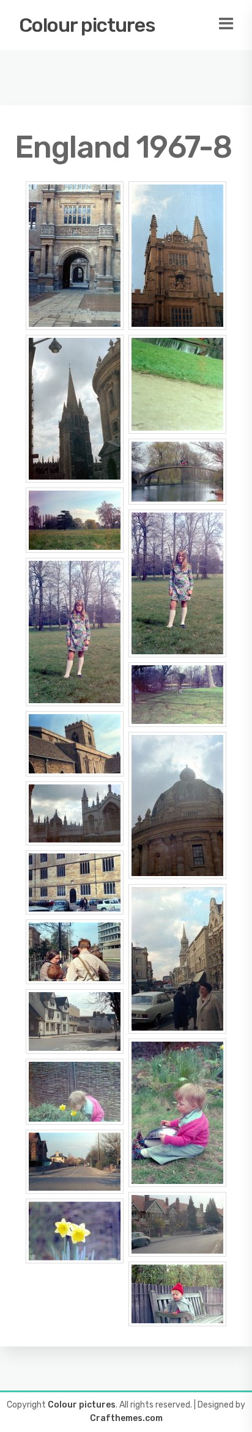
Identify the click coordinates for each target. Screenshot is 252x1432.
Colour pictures (87, 25)
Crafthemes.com (126, 1418)
